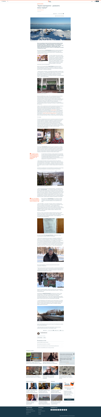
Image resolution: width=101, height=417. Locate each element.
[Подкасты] (64, 410)
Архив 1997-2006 (28, 412)
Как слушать (40, 409)
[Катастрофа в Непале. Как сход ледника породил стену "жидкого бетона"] (67, 370)
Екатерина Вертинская (43, 332)
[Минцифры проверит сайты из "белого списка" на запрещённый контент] (44, 386)
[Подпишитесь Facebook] (53, 410)
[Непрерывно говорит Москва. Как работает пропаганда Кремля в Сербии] (34, 357)
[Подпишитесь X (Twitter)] (55, 410)
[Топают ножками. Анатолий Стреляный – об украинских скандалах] (50, 370)
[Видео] (92, 1)
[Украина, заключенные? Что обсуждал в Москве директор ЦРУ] (32, 397)
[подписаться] (66, 410)
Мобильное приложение (29, 409)
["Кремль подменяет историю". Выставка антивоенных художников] (50, 357)
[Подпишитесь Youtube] (57, 410)
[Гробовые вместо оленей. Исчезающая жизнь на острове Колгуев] (56, 397)
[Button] (55, 13)
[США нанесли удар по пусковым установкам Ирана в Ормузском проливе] (44, 397)
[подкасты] (94, 1)
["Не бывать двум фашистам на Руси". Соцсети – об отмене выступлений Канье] (32, 386)
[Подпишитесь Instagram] (60, 410)
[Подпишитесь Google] (51, 410)
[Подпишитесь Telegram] (58, 410)
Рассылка (39, 412)
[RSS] (62, 410)
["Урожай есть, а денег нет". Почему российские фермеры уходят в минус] (56, 386)
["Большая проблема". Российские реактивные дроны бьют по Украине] (34, 370)
